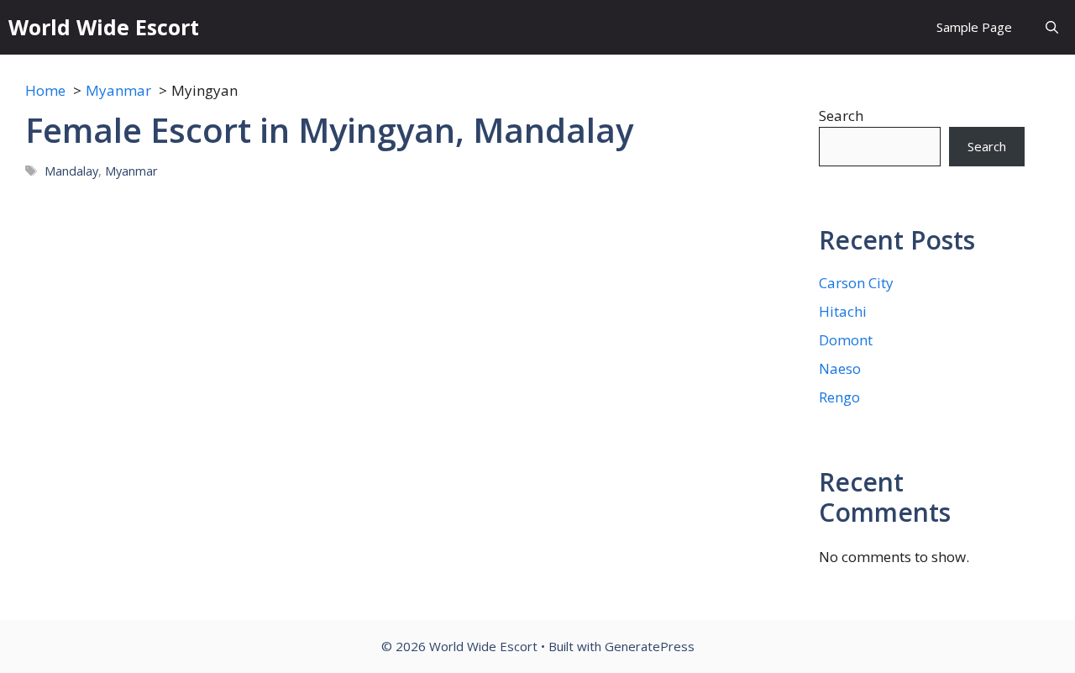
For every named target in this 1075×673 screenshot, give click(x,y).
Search (841, 115)
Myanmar (131, 171)
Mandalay (71, 171)
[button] (1052, 27)
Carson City (856, 282)
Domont (846, 340)
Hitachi (843, 311)
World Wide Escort (103, 27)
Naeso (840, 368)
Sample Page (974, 26)
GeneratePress (650, 646)
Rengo (839, 397)
